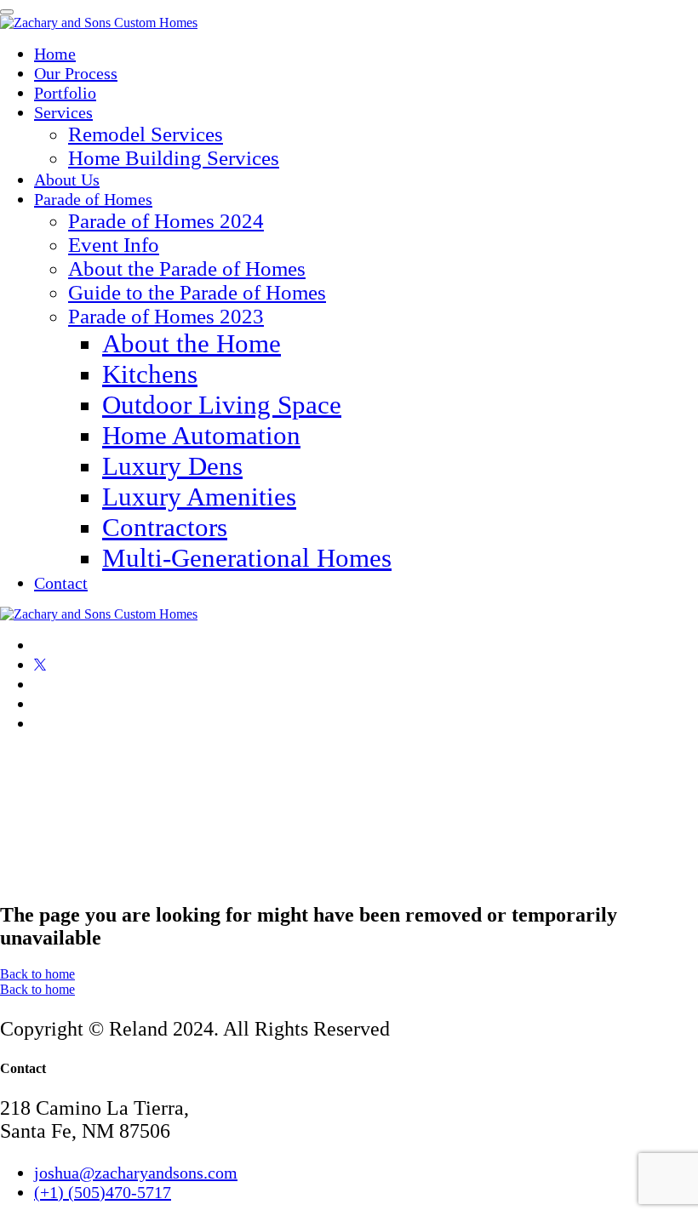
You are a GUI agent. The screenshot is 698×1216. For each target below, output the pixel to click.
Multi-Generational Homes (247, 558)
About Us (67, 179)
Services (63, 112)
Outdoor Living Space (221, 405)
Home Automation (201, 435)
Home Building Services (173, 157)
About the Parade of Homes (187, 268)
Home (55, 53)
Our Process (75, 73)
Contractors (164, 527)
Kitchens (149, 374)
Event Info (113, 244)
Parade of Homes (93, 199)
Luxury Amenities (199, 496)
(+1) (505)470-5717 (102, 1192)
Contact (61, 583)
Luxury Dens (172, 466)
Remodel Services (145, 134)
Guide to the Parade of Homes (197, 292)
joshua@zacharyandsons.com (135, 1172)
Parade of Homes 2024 (166, 220)
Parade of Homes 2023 (166, 316)
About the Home (191, 343)
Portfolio (65, 92)
